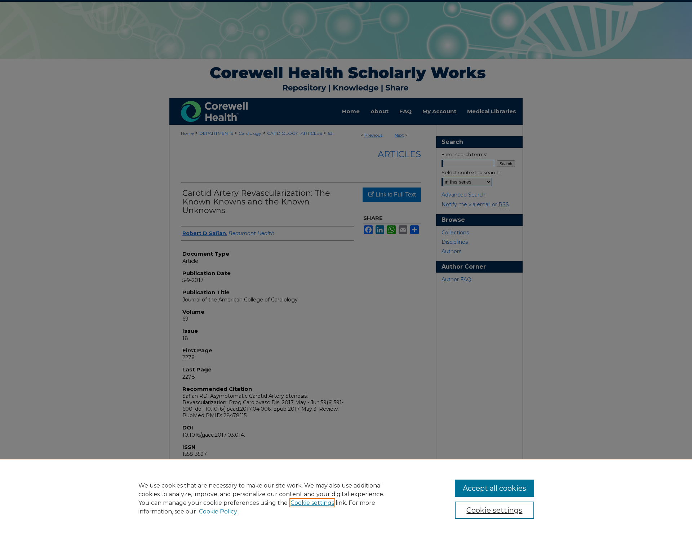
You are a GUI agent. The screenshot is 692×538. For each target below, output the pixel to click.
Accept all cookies (494, 488)
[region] (346, 498)
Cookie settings (312, 502)
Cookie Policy (218, 511)
